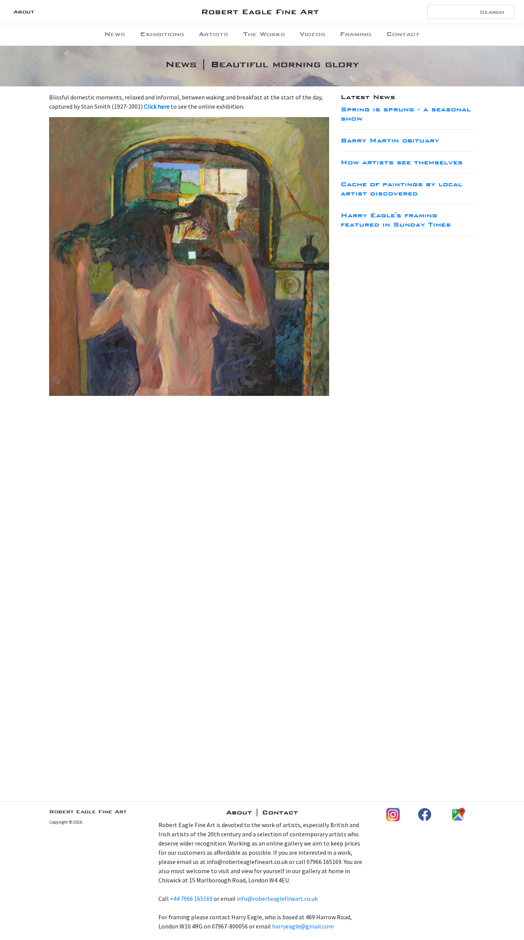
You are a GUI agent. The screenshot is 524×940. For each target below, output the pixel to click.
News (114, 34)
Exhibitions (162, 34)
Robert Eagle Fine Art (260, 12)
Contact (403, 34)
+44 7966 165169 (191, 898)
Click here (157, 106)
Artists (213, 34)
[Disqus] (262, 498)
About (23, 11)
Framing (355, 34)
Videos (312, 34)
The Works (264, 34)
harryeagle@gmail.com (303, 926)
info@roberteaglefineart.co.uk (277, 898)
